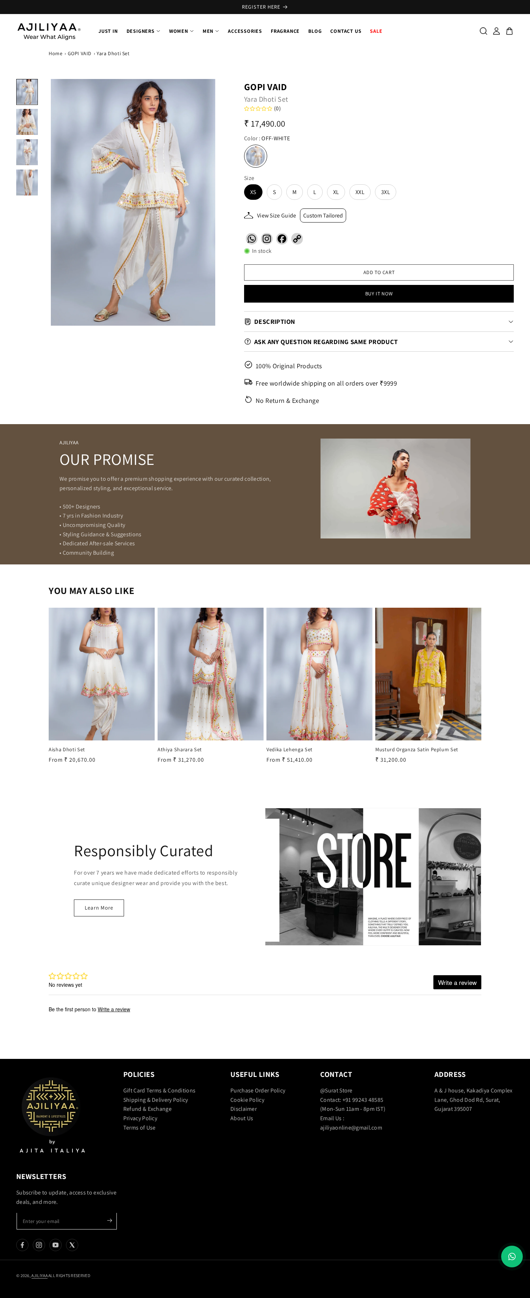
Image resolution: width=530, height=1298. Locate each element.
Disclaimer (243, 1109)
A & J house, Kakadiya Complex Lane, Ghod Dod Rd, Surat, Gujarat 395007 (473, 1100)
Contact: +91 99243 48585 (351, 1100)
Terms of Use (139, 1127)
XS (253, 192)
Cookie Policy (247, 1100)
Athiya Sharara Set (180, 749)
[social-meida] (22, 1245)
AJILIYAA (39, 1275)
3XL (385, 192)
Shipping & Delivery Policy (155, 1100)
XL (336, 192)
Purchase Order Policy (257, 1090)
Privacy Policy (140, 1118)
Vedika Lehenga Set (289, 749)
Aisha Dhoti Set (67, 749)
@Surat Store (336, 1090)
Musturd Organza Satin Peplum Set (416, 749)
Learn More (99, 907)
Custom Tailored (323, 215)
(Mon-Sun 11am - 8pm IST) (352, 1109)
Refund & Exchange (147, 1109)
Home (55, 53)
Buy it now (379, 293)
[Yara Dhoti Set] (133, 202)
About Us (241, 1118)
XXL (360, 192)
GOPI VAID (80, 53)
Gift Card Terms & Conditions (159, 1090)
